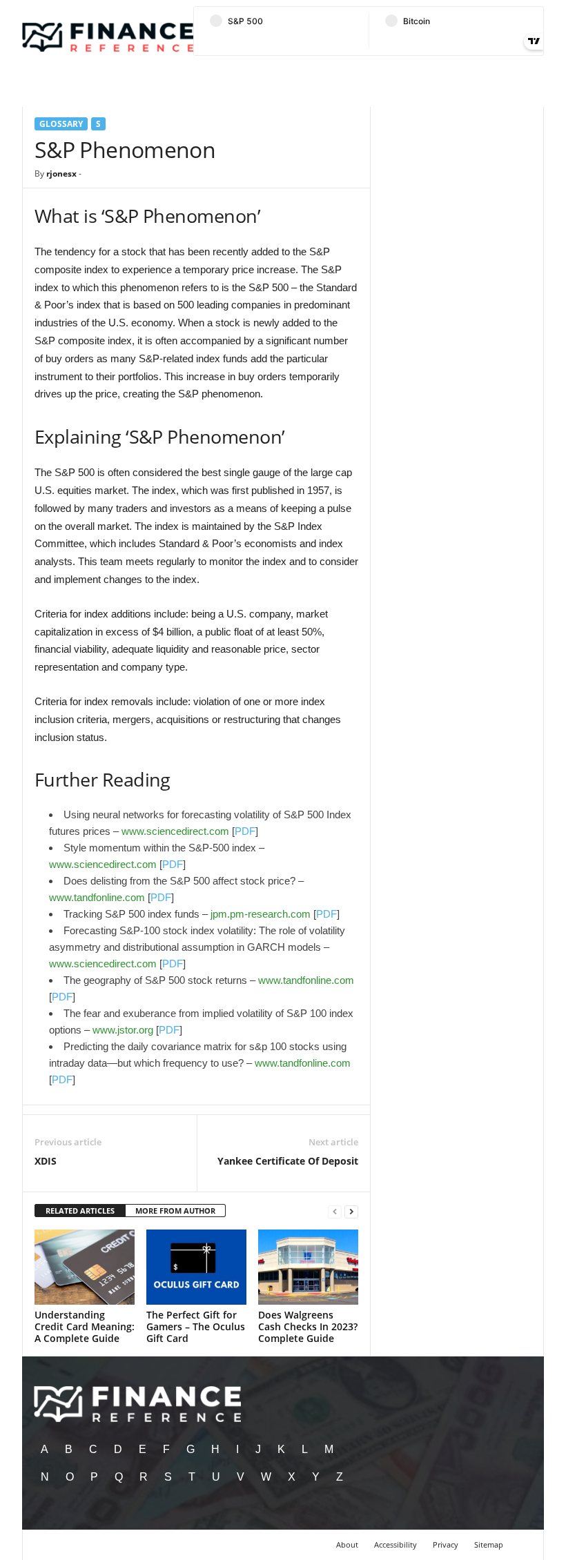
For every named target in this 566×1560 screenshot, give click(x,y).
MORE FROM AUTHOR (175, 1210)
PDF (245, 831)
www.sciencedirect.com (175, 831)
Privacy (445, 1544)
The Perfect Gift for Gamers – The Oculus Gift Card (195, 1326)
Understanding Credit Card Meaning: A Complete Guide (85, 1326)
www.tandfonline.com (97, 897)
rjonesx (61, 173)
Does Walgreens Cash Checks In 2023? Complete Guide (308, 1326)
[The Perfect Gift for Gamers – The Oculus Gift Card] (196, 1267)
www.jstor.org (122, 1030)
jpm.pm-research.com (261, 914)
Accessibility (395, 1544)
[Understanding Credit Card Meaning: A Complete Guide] (85, 1267)
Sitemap (488, 1544)
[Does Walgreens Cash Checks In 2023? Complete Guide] (308, 1267)
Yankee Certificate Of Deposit (287, 1160)
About (347, 1544)
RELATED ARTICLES (80, 1210)
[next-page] (351, 1211)
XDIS (46, 1160)
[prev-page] (335, 1211)
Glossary (61, 124)
